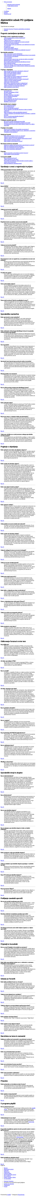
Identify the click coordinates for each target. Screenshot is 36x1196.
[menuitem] (13, 4)
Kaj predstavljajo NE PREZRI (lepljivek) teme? (15, 99)
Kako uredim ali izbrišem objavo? (12, 72)
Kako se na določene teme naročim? (13, 146)
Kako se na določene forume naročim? (14, 147)
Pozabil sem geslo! (9, 47)
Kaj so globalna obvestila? (10, 96)
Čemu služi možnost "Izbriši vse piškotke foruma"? (17, 50)
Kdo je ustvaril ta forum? (10, 158)
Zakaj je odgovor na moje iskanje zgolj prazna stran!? (18, 138)
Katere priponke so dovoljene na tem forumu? (16, 153)
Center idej (31, 1122)
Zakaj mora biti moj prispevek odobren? (14, 85)
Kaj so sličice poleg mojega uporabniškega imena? (17, 61)
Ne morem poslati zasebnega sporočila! (14, 121)
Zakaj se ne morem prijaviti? (11, 43)
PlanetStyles (21, 1194)
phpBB (9, 1194)
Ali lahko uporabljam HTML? (11, 92)
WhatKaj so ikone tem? (10, 101)
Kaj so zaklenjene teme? (10, 100)
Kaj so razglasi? (8, 97)
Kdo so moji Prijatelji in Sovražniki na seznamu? (16, 129)
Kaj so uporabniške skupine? (11, 108)
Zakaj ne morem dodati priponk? (12, 80)
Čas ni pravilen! (8, 57)
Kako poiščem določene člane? (12, 139)
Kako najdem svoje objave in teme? (13, 141)
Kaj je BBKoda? (8, 91)
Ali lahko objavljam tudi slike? (11, 95)
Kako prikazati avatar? (10, 63)
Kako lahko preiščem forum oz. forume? (14, 135)
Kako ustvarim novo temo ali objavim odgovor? (16, 71)
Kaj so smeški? (8, 93)
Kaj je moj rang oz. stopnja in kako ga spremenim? (17, 64)
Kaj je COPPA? (7, 39)
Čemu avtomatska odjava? (11, 48)
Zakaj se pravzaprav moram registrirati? (14, 38)
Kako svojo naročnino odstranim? (12, 149)
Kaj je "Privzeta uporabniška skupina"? (14, 116)
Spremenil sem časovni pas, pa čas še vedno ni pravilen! (18, 59)
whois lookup (19, 1137)
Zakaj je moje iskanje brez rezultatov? (14, 137)
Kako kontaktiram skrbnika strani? (13, 163)
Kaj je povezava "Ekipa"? (10, 117)
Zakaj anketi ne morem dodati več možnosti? (16, 76)
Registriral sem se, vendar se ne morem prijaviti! (16, 42)
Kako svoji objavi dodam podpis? (12, 73)
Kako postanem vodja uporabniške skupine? (15, 112)
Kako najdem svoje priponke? (11, 154)
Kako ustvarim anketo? (10, 75)
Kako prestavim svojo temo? (11, 87)
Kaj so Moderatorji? (9, 107)
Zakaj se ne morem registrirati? (12, 40)
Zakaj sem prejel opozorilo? (11, 81)
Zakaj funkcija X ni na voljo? (11, 159)
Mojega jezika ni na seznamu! (12, 60)
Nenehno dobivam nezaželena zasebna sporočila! (17, 122)
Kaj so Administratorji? (10, 105)
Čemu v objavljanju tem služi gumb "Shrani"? (15, 84)
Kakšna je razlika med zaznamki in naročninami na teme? (19, 145)
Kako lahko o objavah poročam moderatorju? (16, 83)
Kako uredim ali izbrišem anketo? (12, 77)
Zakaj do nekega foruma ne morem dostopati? (16, 79)
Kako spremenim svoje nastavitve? (13, 53)
